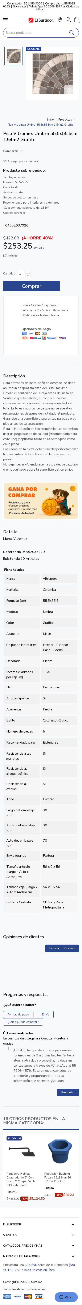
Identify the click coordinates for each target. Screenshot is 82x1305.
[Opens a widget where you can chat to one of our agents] (66, 1297)
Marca (8, 538)
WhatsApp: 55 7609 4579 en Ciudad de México (54, 8)
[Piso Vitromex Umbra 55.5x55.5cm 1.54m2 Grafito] (52, 73)
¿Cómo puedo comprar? (23, 1022)
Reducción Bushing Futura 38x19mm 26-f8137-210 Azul (58, 1177)
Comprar (31, 286)
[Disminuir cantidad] (27, 275)
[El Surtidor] (41, 20)
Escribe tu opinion (62, 948)
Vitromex (20, 538)
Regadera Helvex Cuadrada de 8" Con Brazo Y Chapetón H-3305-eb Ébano (21, 1179)
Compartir (22, 151)
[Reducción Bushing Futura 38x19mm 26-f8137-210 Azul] (59, 1152)
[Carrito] (76, 19)
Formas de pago (18, 1014)
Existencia (11, 558)
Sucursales (20, 6)
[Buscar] (72, 33)
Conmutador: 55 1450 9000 (24, 4)
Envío (45, 1014)
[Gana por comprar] (41, 500)
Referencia (12, 552)
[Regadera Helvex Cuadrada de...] (22, 1152)
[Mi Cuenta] (68, 19)
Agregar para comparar (23, 161)
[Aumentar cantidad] (27, 272)
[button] (59, 20)
